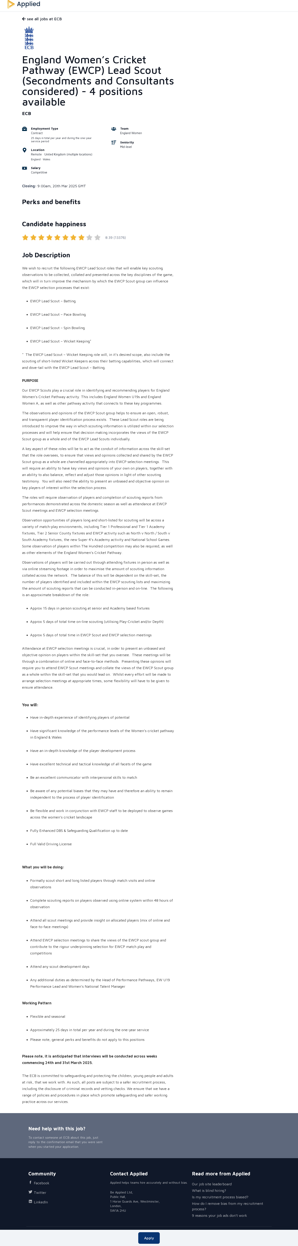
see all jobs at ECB (44, 18)
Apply (149, 1238)
